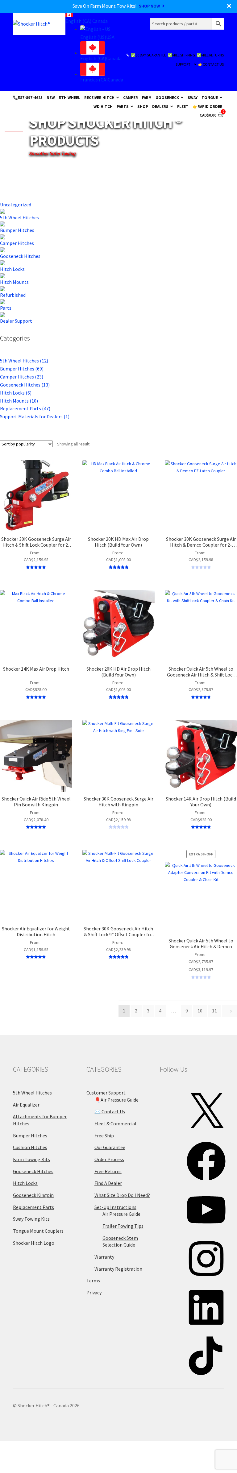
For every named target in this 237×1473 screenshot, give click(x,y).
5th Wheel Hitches (24, 361)
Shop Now (149, 5)
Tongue (210, 97)
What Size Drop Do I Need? (122, 1195)
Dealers (160, 106)
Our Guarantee (109, 1147)
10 (200, 1011)
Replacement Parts (25, 408)
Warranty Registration (118, 1269)
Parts (123, 106)
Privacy (94, 1292)
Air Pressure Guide (121, 1214)
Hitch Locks (15, 393)
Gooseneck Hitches (25, 385)
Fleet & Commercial (115, 1123)
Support (183, 64)
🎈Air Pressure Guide (116, 1100)
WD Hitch (103, 106)
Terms (93, 1280)
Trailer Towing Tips (122, 1226)
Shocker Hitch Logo (33, 1243)
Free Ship (104, 1135)
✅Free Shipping (181, 55)
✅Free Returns (210, 55)
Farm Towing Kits (31, 1159)
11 (214, 1011)
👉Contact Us (211, 64)
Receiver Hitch (99, 97)
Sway (193, 97)
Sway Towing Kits (31, 1219)
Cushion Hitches (30, 1147)
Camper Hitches (21, 377)
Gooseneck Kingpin (33, 1195)
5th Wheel (69, 97)
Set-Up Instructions (115, 1207)
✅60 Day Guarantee (148, 55)
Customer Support (106, 1093)
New (51, 97)
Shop (142, 106)
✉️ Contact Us (109, 1111)
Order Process (109, 1159)
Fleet (183, 106)
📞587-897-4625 (28, 97)
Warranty (104, 1257)
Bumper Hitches (22, 369)
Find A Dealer (108, 1183)
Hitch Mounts (19, 401)
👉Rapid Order (207, 106)
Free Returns (108, 1171)
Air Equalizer (26, 1105)
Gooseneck (167, 97)
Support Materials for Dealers (34, 416)
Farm (147, 97)
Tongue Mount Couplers (38, 1231)
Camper (130, 97)
